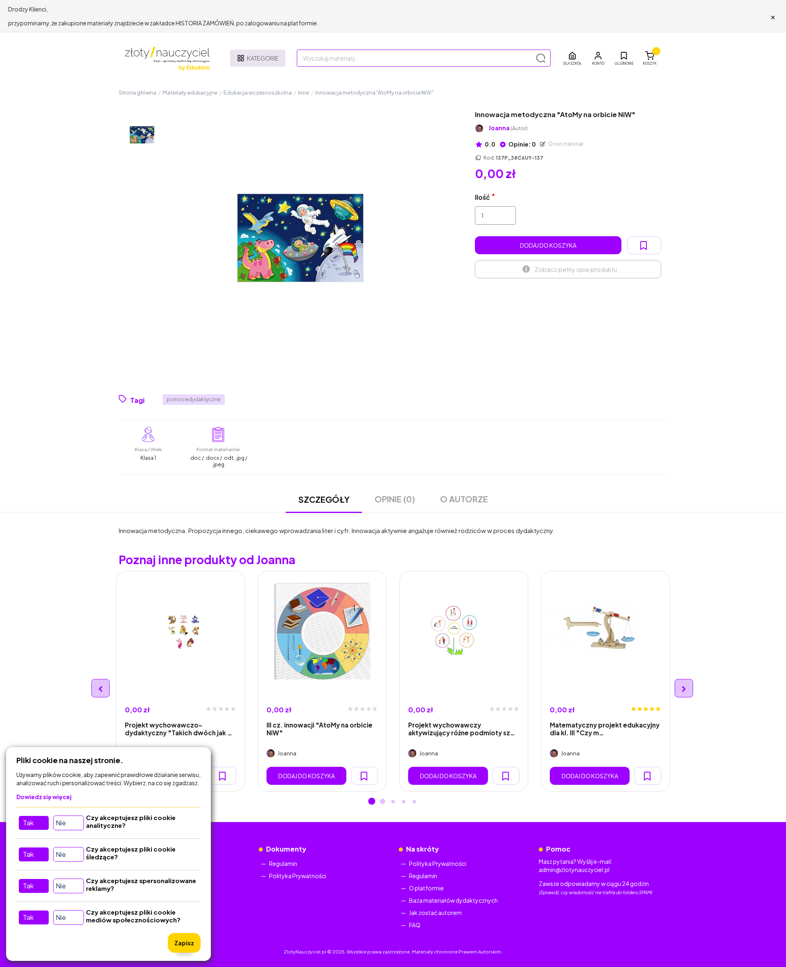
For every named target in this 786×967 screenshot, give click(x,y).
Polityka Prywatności (297, 875)
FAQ (414, 925)
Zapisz (184, 943)
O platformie (426, 888)
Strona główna (137, 92)
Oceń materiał (565, 144)
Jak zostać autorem (435, 912)
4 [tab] (404, 802)
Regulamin (283, 863)
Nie (61, 822)
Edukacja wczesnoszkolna (258, 92)
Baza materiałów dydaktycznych (453, 900)
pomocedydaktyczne (194, 399)
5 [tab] (414, 802)
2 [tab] (382, 802)
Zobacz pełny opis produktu (576, 269)
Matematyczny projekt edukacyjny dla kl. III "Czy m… (605, 729)
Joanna (508, 127)
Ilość (482, 197)
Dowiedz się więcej (44, 796)
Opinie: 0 (522, 144)
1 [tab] (372, 802)
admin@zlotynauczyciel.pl (574, 869)
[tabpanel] (180, 681)
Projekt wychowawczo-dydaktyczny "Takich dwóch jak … (178, 729)
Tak (28, 822)
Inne (303, 92)
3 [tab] (393, 802)
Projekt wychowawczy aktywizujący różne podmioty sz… (461, 729)
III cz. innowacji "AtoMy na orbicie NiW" (320, 729)
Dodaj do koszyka (548, 245)
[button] (598, 58)
